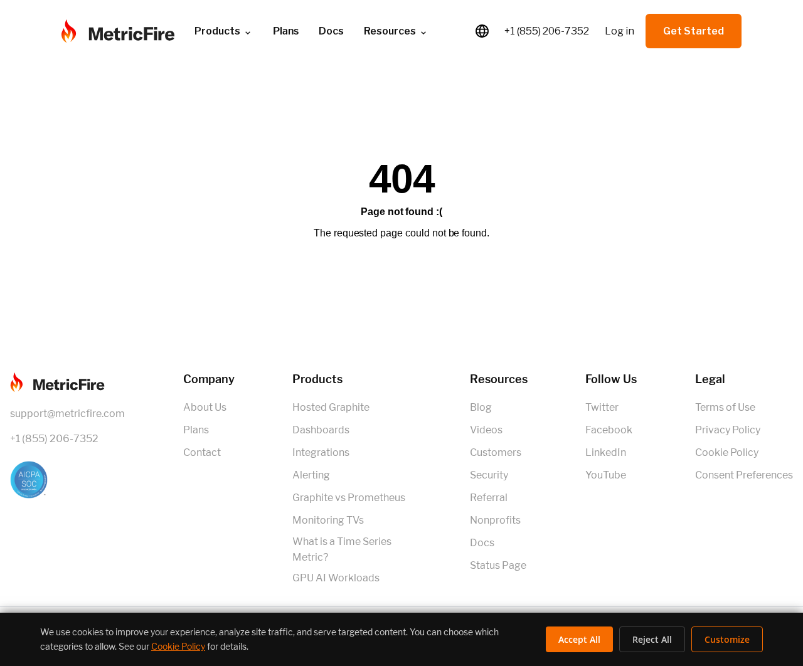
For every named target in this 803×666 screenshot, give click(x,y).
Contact (202, 452)
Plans (196, 430)
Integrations (320, 452)
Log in (619, 31)
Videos (486, 430)
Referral (489, 498)
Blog (481, 407)
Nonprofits (495, 520)
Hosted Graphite (331, 407)
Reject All (652, 639)
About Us (204, 407)
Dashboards (320, 430)
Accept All (579, 639)
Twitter (602, 407)
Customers (495, 452)
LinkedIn (605, 452)
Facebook (608, 430)
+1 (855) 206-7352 (546, 31)
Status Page (498, 565)
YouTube (605, 475)
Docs (331, 31)
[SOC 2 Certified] (67, 480)
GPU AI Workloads (336, 578)
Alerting (311, 475)
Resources (390, 31)
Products (217, 31)
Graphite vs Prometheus (348, 498)
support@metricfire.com (67, 414)
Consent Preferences (744, 475)
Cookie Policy (726, 452)
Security (489, 475)
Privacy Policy (727, 430)
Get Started (693, 31)
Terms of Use (725, 407)
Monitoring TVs (328, 520)
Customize (727, 639)
